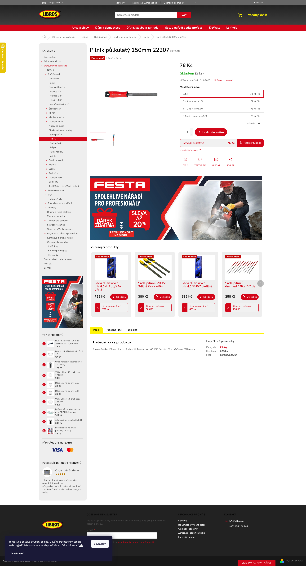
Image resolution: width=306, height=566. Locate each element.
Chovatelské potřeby (57, 242)
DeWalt (48, 263)
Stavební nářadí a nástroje (60, 229)
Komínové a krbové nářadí (60, 237)
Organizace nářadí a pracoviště (62, 233)
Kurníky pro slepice (57, 250)
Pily (50, 194)
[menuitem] (80, 28)
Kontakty (119, 2)
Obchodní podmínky (174, 2)
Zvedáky (52, 207)
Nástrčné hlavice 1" (59, 104)
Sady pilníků (56, 134)
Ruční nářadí (54, 74)
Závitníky (53, 173)
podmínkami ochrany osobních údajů (135, 542)
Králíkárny (53, 246)
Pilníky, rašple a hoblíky (60, 130)
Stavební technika (56, 224)
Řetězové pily (55, 199)
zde (81, 545)
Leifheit (47, 267)
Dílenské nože (56, 121)
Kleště (52, 113)
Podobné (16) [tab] (114, 330)
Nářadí (50, 70)
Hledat (184, 14)
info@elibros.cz (236, 521)
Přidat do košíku (213, 132)
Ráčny (52, 82)
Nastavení (17, 553)
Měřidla (52, 164)
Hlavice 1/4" (56, 91)
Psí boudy (53, 255)
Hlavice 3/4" (56, 100)
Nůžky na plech (56, 125)
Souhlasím (100, 544)
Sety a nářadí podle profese (57, 259)
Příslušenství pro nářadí (60, 203)
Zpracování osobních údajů (191, 532)
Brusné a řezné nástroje (59, 211)
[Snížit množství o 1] (191, 134)
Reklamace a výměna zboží (144, 2)
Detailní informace (189, 150)
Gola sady (54, 78)
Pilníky (53, 138)
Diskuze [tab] (132, 330)
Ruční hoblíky (56, 151)
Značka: (114, 58)
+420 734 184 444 (238, 526)
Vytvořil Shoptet (294, 560)
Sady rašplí (55, 143)
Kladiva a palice (56, 117)
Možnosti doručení (223, 80)
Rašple (53, 147)
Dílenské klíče (55, 177)
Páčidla (52, 156)
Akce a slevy (50, 57)
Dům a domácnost (53, 61)
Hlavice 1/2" (56, 95)
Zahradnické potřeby (57, 220)
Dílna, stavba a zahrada (55, 65)
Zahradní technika (56, 216)
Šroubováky (55, 108)
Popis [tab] (96, 330)
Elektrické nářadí (56, 190)
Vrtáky (52, 168)
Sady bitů (53, 181)
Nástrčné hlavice (57, 87)
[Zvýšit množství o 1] (191, 130)
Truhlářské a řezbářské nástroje (64, 186)
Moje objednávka (186, 537)
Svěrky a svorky (57, 160)
